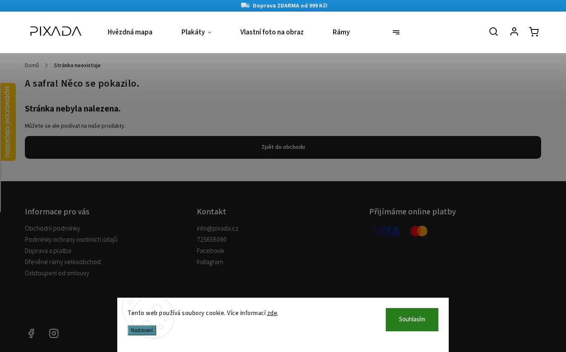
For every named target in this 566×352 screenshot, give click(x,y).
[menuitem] (137, 32)
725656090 (212, 239)
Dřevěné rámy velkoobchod (63, 262)
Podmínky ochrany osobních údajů (71, 239)
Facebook (210, 250)
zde (272, 313)
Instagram (210, 262)
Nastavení (142, 330)
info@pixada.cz (217, 228)
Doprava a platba (48, 250)
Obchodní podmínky (52, 228)
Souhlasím (412, 319)
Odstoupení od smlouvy (57, 273)
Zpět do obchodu (283, 147)
